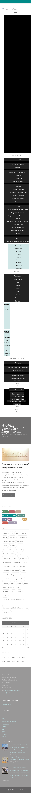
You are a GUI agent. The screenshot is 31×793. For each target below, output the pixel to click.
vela (26, 608)
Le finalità (18, 160)
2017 (22, 662)
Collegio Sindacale (18, 195)
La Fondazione (16, 155)
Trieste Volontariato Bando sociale (13, 600)
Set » (28, 647)
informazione (7, 562)
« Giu (3, 647)
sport (13, 591)
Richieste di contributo (17, 358)
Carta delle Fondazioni (18, 227)
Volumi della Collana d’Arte (17, 401)
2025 (8, 657)
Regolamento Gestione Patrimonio (17, 221)
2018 (18, 662)
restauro (5, 583)
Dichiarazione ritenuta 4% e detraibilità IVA (7, 350)
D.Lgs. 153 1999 (18, 224)
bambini (24, 533)
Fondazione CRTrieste (9, 516)
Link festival (6, 566)
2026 (4, 657)
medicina (22, 566)
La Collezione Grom (18, 399)
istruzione (17, 562)
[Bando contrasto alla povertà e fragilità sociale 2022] (15, 454)
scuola (26, 583)
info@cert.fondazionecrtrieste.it (13, 693)
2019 (13, 662)
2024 (13, 657)
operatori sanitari (8, 579)
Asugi (17, 533)
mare (14, 566)
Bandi (17, 383)
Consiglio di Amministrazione (18, 192)
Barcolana (12, 537)
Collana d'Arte (22, 537)
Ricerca (19, 259)
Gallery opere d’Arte (18, 394)
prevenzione (20, 579)
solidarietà (6, 591)
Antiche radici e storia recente (18, 172)
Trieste (5, 595)
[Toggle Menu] (15, 12)
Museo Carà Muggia (9, 575)
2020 (8, 662)
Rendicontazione (18, 371)
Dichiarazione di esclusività (7, 340)
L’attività (16, 271)
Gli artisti (18, 404)
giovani (15, 558)
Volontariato (19, 248)
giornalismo (6, 558)
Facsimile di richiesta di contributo (17, 367)
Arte (17, 386)
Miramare (6, 571)
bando (5, 537)
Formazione (19, 246)
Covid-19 (20, 541)
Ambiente (19, 265)
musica (20, 575)
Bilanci (18, 234)
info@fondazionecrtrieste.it (12, 690)
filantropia (19, 550)
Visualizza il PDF (7, 704)
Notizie (17, 409)
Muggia (24, 571)
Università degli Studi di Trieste (13, 608)
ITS (24, 562)
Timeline (18, 175)
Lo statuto (18, 206)
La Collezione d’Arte (18, 390)
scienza (19, 583)
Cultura (19, 262)
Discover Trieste (8, 550)
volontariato (6, 612)
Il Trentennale (18, 178)
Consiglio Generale (18, 189)
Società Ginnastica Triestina (11, 587)
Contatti (16, 406)
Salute (19, 254)
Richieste (18, 363)
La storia (17, 167)
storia (19, 591)
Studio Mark (11, 790)
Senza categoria (17, 519)
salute (12, 583)
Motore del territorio (18, 164)
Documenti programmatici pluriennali (18, 241)
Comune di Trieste (9, 541)
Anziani (19, 251)
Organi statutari (18, 181)
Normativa (18, 202)
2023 (18, 657)
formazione (23, 554)
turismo (5, 604)
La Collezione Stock (18, 396)
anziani (5, 533)
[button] (17, 411)
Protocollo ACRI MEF (17, 230)
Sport (19, 257)
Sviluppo (19, 268)
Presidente (18, 186)
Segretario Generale (18, 199)
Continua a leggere (8, 495)
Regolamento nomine (17, 213)
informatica (23, 558)
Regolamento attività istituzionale (18, 209)
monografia (15, 571)
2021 (3, 662)
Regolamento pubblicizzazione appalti (17, 217)
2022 (23, 657)
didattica (13, 546)
